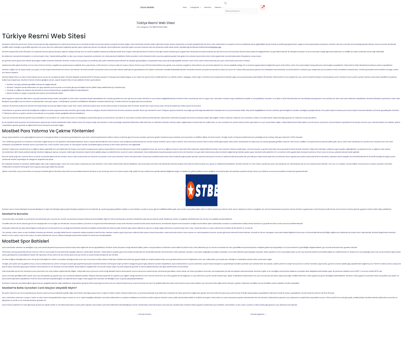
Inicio (185, 7)
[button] (200, 7)
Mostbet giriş (216, 47)
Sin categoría (143, 27)
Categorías (194, 7)
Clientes (217, 7)
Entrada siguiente (258, 314)
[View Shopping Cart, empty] (262, 7)
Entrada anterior (144, 314)
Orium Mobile (147, 7)
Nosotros (207, 7)
